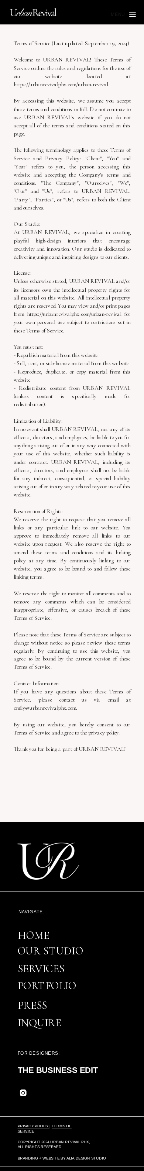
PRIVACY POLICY (34, 1126)
